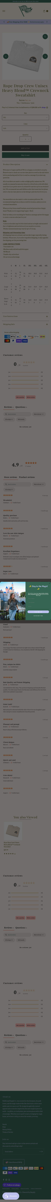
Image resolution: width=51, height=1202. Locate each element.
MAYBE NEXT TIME (38, 615)
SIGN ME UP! (38, 611)
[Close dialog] (49, 583)
